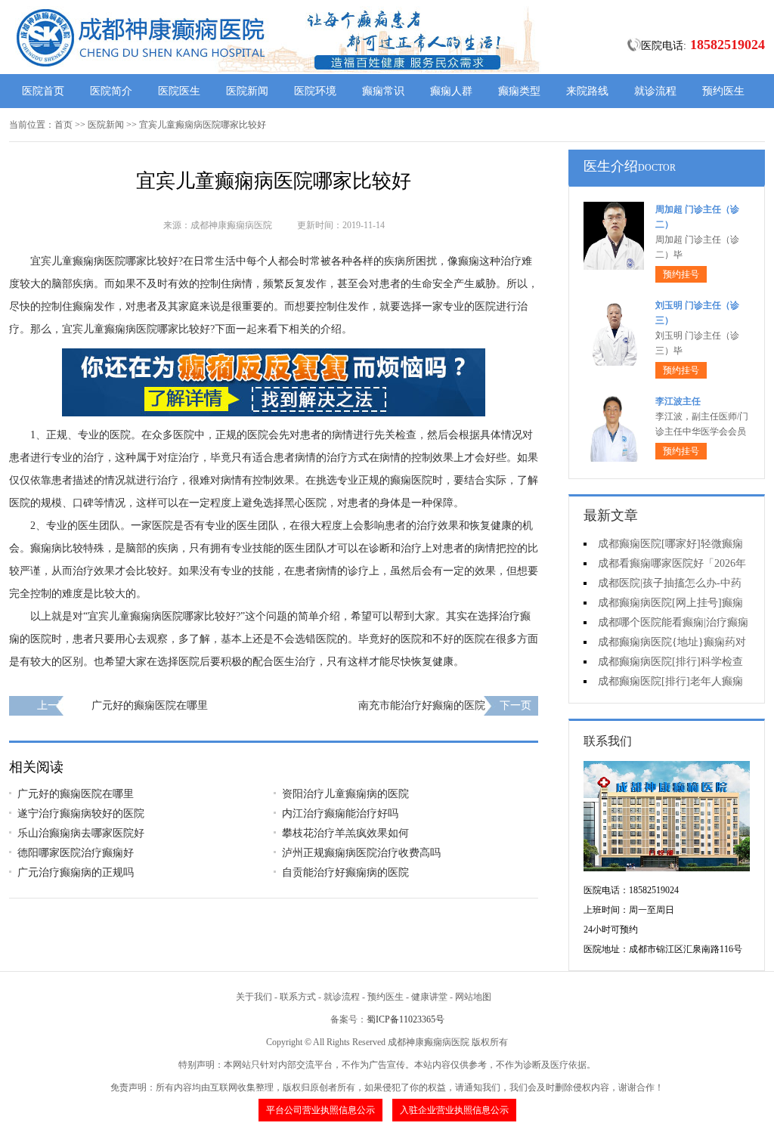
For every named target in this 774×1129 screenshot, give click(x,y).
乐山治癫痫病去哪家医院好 (80, 833)
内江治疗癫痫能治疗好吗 (340, 813)
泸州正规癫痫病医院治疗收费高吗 (361, 852)
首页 (63, 124)
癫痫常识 (383, 91)
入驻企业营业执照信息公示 (454, 1110)
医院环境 (315, 91)
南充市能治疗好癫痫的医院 (421, 705)
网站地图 (473, 996)
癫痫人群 (451, 91)
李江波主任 (678, 401)
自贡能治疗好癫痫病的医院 (345, 872)
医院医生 (179, 91)
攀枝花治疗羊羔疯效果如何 (345, 833)
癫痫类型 (519, 91)
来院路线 (587, 91)
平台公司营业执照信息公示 (320, 1110)
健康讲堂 (429, 996)
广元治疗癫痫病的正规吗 (75, 872)
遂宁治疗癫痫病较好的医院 (80, 813)
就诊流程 (655, 91)
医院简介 (111, 91)
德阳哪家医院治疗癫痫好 (75, 852)
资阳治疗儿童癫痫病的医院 (345, 794)
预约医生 (723, 91)
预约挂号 (681, 274)
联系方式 (298, 996)
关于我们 (254, 996)
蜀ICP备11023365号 (405, 1019)
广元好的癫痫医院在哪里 (149, 705)
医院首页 (43, 91)
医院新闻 (247, 91)
